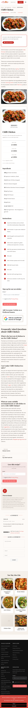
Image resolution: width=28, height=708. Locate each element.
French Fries (3, 678)
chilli (8, 377)
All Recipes (15, 646)
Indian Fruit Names (5, 660)
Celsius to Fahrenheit (5, 646)
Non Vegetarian (8, 7)
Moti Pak (3, 676)
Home (2, 7)
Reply (23, 519)
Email (4, 292)
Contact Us (15, 657)
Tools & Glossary (16, 652)
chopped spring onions (19, 439)
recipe (25, 345)
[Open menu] (25, 2)
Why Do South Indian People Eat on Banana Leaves (5, 693)
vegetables (7, 427)
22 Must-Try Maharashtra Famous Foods (5, 672)
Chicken (14, 7)
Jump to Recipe (9, 42)
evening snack (9, 82)
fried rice (19, 84)
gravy (17, 69)
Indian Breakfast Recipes (18, 650)
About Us (14, 654)
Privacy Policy (14, 299)
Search (20, 2)
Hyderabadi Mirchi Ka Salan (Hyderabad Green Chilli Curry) (6, 682)
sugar (9, 385)
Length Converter (4, 654)
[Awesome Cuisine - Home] (5, 2)
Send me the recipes (9, 304)
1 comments (20, 12)
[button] (11, 125)
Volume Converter (4, 652)
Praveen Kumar (5, 12)
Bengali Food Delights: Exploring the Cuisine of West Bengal (6, 688)
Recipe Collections (16, 648)
